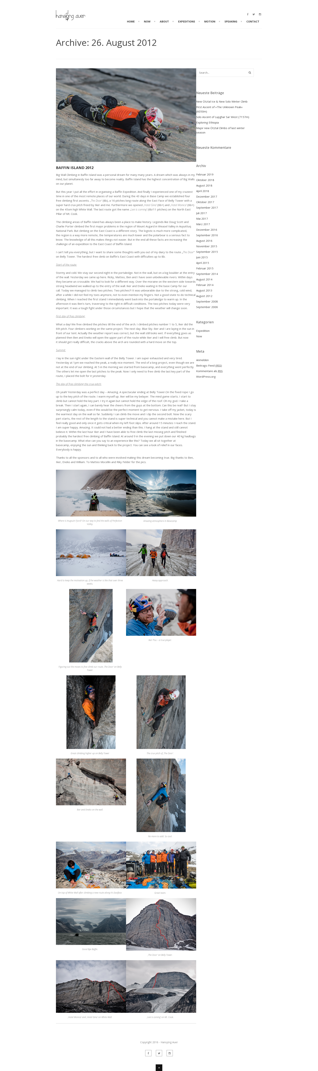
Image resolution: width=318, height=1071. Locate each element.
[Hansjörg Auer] (70, 19)
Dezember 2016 (206, 229)
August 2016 (204, 240)
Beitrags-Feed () (209, 365)
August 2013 (204, 290)
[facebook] (247, 14)
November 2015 (206, 246)
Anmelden (202, 360)
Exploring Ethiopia (207, 122)
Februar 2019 (204, 174)
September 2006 (207, 307)
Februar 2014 (204, 285)
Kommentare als (209, 371)
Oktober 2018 (205, 180)
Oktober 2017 (205, 202)
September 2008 (207, 301)
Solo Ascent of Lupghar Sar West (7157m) (222, 117)
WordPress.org (206, 376)
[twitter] (254, 14)
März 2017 (203, 224)
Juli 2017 (201, 213)
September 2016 (207, 235)
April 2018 (202, 191)
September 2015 (207, 252)
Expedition (203, 331)
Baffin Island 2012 (74, 167)
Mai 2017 (202, 218)
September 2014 (207, 274)
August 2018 (204, 185)
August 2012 (204, 296)
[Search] (250, 72)
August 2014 (204, 279)
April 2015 (202, 263)
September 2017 (207, 207)
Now (199, 336)
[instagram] (260, 14)
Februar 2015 (204, 268)
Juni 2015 (202, 257)
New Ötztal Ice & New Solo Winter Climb (222, 101)
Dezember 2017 (206, 196)
